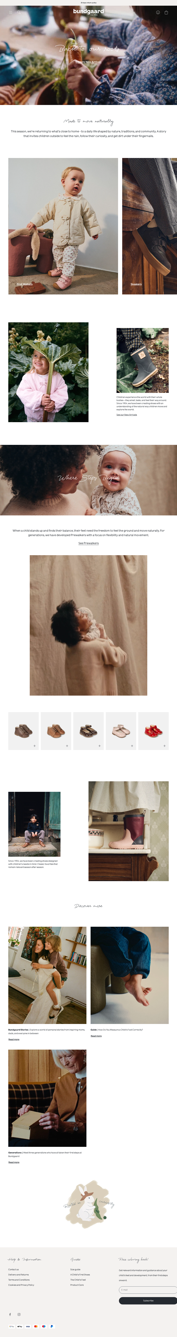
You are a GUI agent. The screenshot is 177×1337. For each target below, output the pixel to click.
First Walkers (24, 285)
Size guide (75, 1269)
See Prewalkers (88, 543)
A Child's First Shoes (80, 1274)
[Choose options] (34, 746)
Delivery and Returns (18, 1274)
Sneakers (136, 285)
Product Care (77, 1285)
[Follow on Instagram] (19, 1314)
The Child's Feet (78, 1279)
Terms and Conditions (19, 1279)
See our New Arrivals (127, 414)
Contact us (13, 1269)
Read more (13, 1040)
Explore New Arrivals (88, 62)
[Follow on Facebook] (10, 1314)
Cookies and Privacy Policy (21, 1285)
